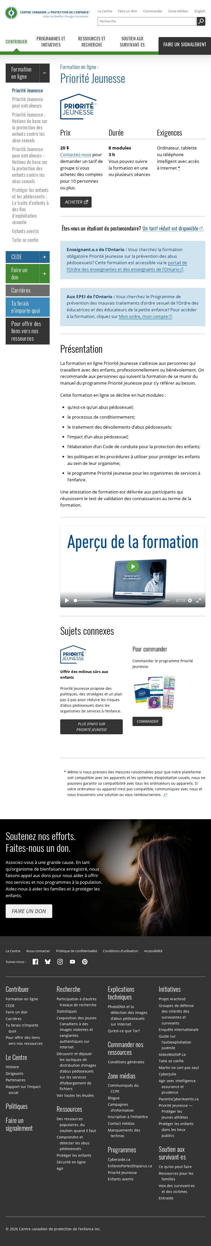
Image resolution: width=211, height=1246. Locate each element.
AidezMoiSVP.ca (172, 1054)
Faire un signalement (19, 1124)
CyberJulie (167, 1074)
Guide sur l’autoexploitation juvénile (175, 1042)
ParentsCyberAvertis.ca (179, 1099)
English (200, 11)
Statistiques (67, 1011)
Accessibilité (153, 951)
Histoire (12, 1066)
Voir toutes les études (75, 1095)
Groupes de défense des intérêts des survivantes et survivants (176, 1014)
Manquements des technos (124, 1132)
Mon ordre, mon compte (143, 316)
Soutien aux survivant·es (172, 1153)
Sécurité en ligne (71, 1162)
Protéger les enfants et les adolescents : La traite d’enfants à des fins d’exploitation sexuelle (30, 206)
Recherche (68, 989)
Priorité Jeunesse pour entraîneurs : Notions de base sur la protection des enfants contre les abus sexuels (29, 165)
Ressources (69, 1109)
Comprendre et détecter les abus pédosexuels (73, 1143)
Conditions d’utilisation (120, 951)
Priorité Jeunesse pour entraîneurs (27, 102)
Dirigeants (14, 1073)
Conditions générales (126, 1061)
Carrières (21, 290)
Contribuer (17, 989)
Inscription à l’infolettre (128, 1116)
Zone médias (178, 11)
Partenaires (15, 1079)
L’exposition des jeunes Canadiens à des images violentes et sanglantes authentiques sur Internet (76, 1032)
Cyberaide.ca (119, 1159)
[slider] (122, 600)
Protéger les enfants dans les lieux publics (176, 1129)
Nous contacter (38, 951)
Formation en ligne (21, 72)
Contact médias (121, 1123)
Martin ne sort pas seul (179, 1067)
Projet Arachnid (172, 998)
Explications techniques (121, 993)
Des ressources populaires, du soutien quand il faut (76, 1124)
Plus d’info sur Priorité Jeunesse (91, 726)
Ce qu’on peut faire (175, 1166)
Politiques (17, 1106)
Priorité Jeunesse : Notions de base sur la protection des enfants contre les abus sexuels (29, 127)
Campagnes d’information (121, 1107)
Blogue (114, 1097)
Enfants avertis (25, 231)
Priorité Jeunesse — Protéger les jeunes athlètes (175, 1111)
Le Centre (105, 11)
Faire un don (127, 11)
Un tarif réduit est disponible (170, 228)
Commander (152, 11)
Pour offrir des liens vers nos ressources (26, 331)
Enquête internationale (179, 1029)
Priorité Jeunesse (27, 90)
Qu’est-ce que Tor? (124, 1030)
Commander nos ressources (125, 1048)
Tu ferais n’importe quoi (25, 306)
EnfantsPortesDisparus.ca (130, 1165)
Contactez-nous (75, 154)
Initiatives (170, 989)
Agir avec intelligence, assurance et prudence (177, 1086)
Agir (60, 1168)
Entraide (166, 1198)
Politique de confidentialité (76, 951)
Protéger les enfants (74, 1155)
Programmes (122, 1149)
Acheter (73, 202)
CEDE (16, 257)
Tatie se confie (25, 239)
